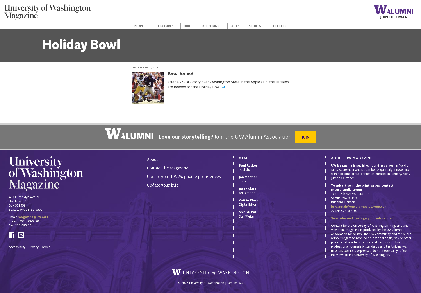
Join (305, 137)
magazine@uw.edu (33, 217)
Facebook (13, 234)
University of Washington (210, 272)
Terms (46, 247)
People (139, 26)
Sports (255, 26)
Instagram (22, 234)
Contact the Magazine (167, 168)
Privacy (34, 247)
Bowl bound (180, 74)
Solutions (210, 26)
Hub (187, 26)
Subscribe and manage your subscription (363, 218)
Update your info (163, 185)
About (152, 159)
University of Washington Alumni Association (129, 133)
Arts (235, 26)
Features (165, 26)
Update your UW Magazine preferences (184, 176)
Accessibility (17, 247)
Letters (279, 26)
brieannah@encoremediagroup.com (359, 206)
